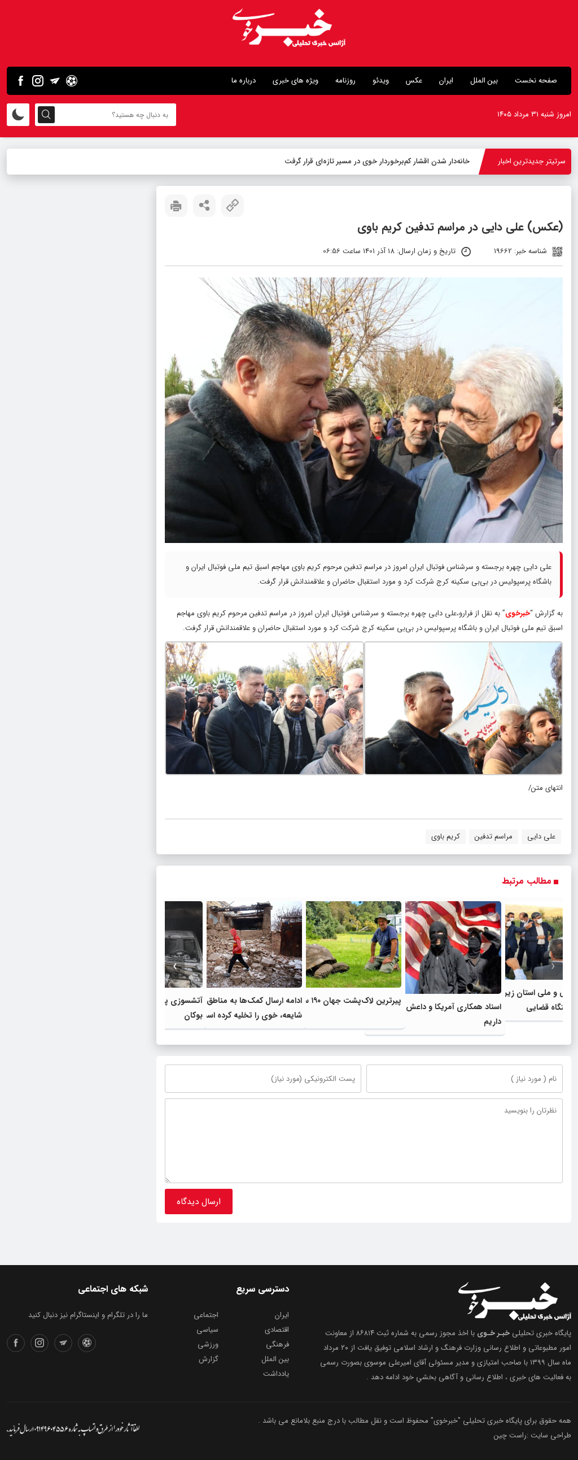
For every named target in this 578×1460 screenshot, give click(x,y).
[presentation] (553, 966)
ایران (446, 80)
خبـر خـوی (493, 1333)
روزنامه (345, 80)
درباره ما (243, 80)
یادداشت (276, 1374)
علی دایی (541, 836)
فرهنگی (277, 1344)
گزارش (208, 1359)
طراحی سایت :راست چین (532, 1435)
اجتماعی (206, 1315)
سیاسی (207, 1330)
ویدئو (381, 80)
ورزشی (208, 1344)
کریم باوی (445, 836)
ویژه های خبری (295, 80)
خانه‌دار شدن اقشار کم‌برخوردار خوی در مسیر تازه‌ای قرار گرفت (377, 161)
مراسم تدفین (494, 836)
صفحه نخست (536, 80)
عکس (414, 80)
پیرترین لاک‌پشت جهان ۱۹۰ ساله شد (341, 1000)
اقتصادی (277, 1330)
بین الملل (484, 80)
